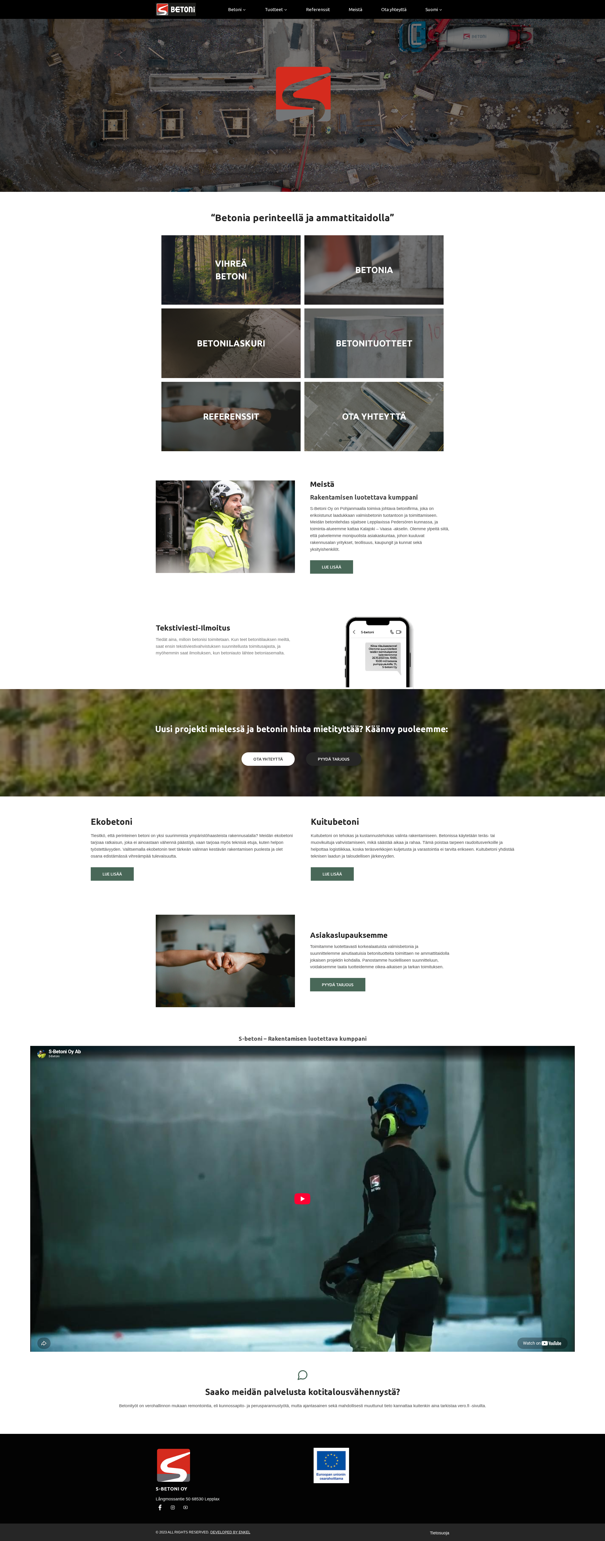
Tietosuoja (439, 1533)
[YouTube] (185, 1507)
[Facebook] (160, 1507)
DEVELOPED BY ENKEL (230, 1532)
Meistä (355, 9)
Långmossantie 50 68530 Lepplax (188, 1499)
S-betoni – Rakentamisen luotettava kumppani (303, 1039)
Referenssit (318, 9)
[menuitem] (434, 9)
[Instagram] (173, 1507)
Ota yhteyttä (393, 9)
